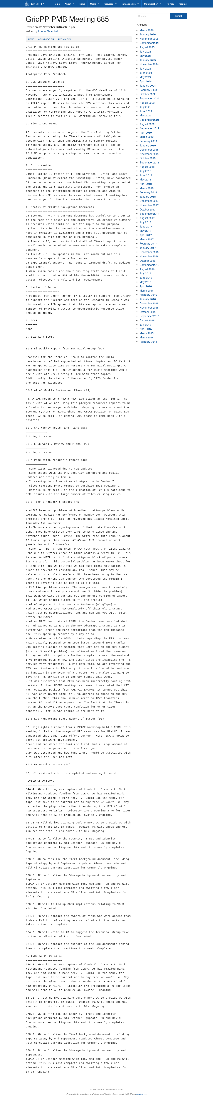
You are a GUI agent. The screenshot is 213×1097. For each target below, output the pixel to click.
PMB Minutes (64, 39)
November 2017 (149, 205)
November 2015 (149, 307)
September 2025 (149, 43)
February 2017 (148, 243)
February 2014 (148, 342)
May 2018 (145, 179)
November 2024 (149, 64)
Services (109, 3)
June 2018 (146, 175)
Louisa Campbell (48, 31)
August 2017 (147, 218)
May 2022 (145, 115)
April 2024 (146, 81)
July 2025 (145, 51)
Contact (183, 3)
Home (57, 3)
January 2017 (148, 248)
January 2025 (148, 60)
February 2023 (148, 90)
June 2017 (146, 226)
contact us (141, 1093)
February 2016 (148, 295)
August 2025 (147, 47)
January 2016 (148, 299)
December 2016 (149, 252)
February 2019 (148, 141)
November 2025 (149, 39)
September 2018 (149, 162)
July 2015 (145, 325)
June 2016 (146, 278)
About (68, 3)
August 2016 (147, 269)
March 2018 (147, 188)
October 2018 (148, 158)
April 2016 (146, 286)
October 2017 (148, 209)
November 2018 (149, 154)
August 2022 (147, 103)
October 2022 (148, 94)
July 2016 (145, 273)
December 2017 (149, 201)
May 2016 (145, 282)
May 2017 (145, 231)
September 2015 (149, 316)
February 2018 (148, 192)
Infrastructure (129, 3)
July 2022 (145, 107)
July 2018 (145, 171)
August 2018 (147, 167)
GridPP (37, 4)
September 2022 (149, 98)
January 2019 (148, 145)
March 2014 (147, 337)
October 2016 (148, 261)
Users (93, 3)
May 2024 (145, 77)
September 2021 (149, 120)
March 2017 (147, 239)
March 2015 (147, 333)
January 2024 (148, 85)
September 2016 (149, 265)
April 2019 (146, 132)
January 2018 (148, 196)
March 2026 (147, 30)
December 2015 (149, 303)
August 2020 (147, 124)
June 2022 (146, 111)
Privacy (170, 3)
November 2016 (149, 256)
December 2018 (149, 149)
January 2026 (148, 34)
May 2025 (145, 56)
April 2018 (146, 184)
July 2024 (145, 68)
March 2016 (147, 290)
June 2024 (146, 73)
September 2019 (149, 128)
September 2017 (149, 213)
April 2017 (146, 235)
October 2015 (148, 312)
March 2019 (147, 137)
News (82, 3)
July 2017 (145, 222)
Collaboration (151, 3)
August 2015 (147, 320)
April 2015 (146, 329)
